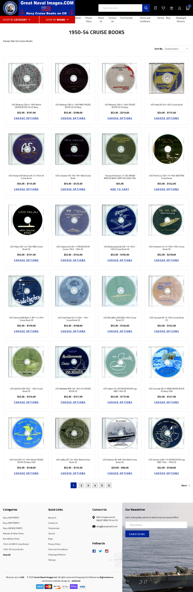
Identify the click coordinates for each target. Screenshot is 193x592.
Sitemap (52, 559)
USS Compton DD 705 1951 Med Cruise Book (73, 177)
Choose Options (26, 118)
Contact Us (112, 19)
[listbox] (177, 49)
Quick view (26, 74)
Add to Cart (119, 189)
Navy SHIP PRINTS (11, 517)
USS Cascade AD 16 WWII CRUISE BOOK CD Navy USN (166, 390)
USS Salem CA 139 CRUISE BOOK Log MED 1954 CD (119, 390)
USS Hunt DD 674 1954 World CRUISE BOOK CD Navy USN (26, 461)
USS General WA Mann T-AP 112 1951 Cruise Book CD (26, 319)
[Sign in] (179, 8)
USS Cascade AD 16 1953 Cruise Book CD (167, 319)
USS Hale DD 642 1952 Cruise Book (167, 104)
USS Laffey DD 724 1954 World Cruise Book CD (73, 461)
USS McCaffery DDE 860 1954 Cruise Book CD (120, 319)
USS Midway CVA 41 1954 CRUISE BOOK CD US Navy (120, 106)
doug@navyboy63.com (106, 526)
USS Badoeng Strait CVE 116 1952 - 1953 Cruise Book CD (120, 248)
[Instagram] (106, 551)
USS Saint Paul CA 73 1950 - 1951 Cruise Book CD (73, 319)
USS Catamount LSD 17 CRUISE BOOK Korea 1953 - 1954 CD (73, 248)
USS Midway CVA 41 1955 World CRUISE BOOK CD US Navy (26, 106)
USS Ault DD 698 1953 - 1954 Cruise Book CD (26, 390)
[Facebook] (94, 551)
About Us (101, 19)
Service (160, 18)
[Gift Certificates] (171, 8)
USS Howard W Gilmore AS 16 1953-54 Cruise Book (26, 177)
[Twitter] (100, 551)
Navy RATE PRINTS (11, 522)
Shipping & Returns (181, 19)
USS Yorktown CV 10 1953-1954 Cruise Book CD (166, 248)
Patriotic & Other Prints (13, 533)
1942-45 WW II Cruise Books (16, 544)
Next (184, 485)
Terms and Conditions (145, 19)
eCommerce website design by (56, 580)
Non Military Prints (11, 538)
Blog (168, 18)
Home (78, 18)
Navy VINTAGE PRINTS (13, 528)
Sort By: (159, 49)
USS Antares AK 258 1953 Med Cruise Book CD (120, 461)
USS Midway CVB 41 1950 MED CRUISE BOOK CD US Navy (73, 106)
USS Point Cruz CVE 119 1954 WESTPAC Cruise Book (166, 177)
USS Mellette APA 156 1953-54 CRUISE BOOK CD (73, 390)
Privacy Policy (88, 19)
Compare (25, 82)
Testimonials (126, 18)
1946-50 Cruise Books (13, 549)
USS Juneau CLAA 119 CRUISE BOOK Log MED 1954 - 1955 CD (167, 461)
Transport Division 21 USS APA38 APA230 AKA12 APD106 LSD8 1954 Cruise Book (120, 178)
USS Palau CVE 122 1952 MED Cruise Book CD (26, 248)
